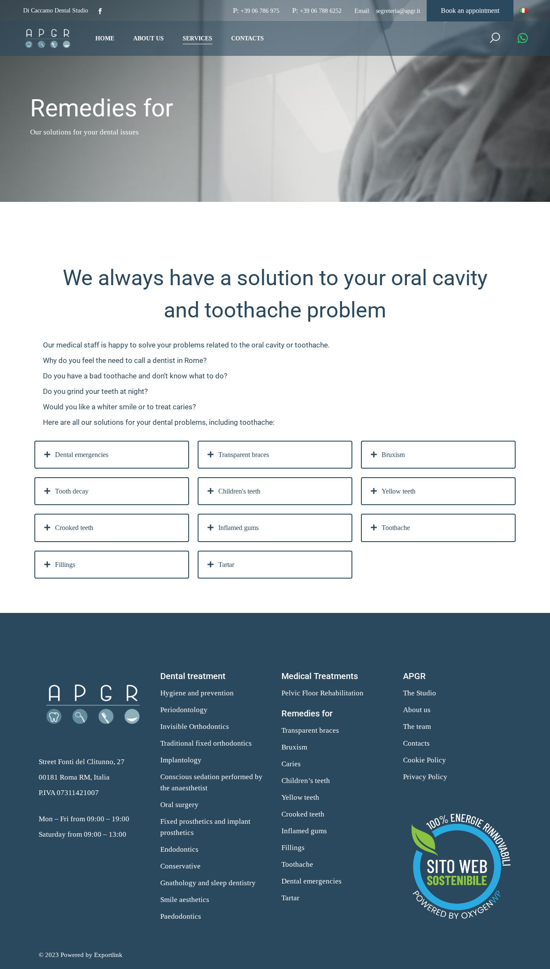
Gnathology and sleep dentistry (208, 883)
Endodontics (179, 849)
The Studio (419, 693)
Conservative (180, 866)
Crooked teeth (302, 814)
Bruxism (294, 747)
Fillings (293, 848)
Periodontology (184, 710)
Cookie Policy (424, 760)
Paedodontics (180, 916)
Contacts (416, 743)
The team (417, 726)
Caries (291, 764)
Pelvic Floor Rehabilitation (322, 693)
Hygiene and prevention (197, 693)
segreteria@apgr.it (398, 11)
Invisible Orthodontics (194, 726)
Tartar (290, 898)
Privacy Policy (425, 777)
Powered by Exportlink (91, 954)
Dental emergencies (311, 881)
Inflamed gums (304, 831)
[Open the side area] (523, 38)
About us (417, 710)
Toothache (297, 864)
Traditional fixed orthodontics (206, 743)
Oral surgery (179, 805)
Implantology (181, 760)
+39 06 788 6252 (321, 11)
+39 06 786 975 (260, 11)
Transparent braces (310, 730)
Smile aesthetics (184, 900)
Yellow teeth (300, 797)
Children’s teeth (305, 781)
